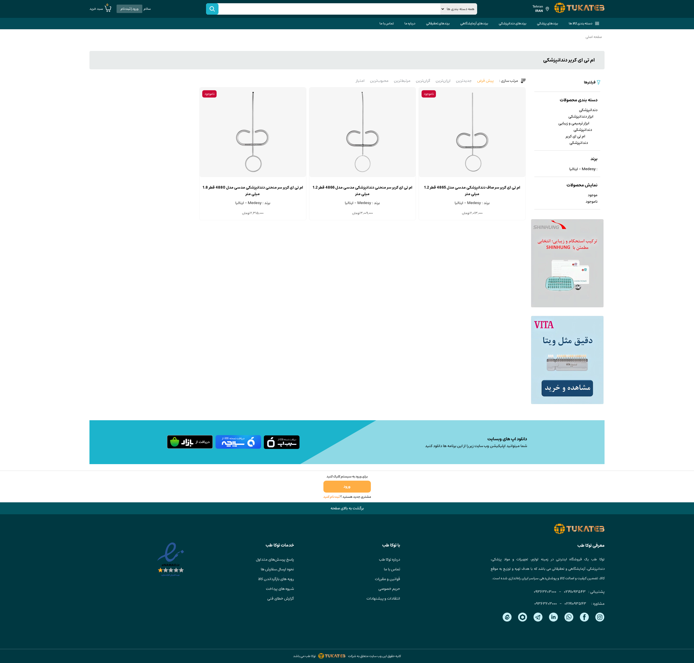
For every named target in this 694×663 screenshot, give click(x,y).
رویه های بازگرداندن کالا (276, 579)
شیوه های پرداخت (280, 589)
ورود (347, 486)
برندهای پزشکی (547, 23)
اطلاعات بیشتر (472, 176)
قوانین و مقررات (387, 579)
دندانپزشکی (588, 110)
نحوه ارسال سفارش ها (277, 569)
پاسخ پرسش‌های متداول (275, 559)
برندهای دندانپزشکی (512, 23)
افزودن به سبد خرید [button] (362, 176)
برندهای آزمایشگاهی (474, 23)
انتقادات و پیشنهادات (383, 598)
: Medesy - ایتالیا (583, 169)
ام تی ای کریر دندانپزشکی (577, 139)
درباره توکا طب (389, 559)
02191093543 (575, 591)
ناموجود (591, 201)
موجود (592, 195)
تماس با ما (387, 23)
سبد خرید (98, 9)
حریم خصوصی (389, 589)
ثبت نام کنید (331, 497)
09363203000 (545, 591)
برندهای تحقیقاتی (437, 23)
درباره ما (409, 23)
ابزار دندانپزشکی (580, 116)
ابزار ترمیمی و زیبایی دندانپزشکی (575, 126)
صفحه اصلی (594, 37)
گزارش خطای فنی (280, 598)
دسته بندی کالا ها (580, 23)
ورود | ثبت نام (130, 9)
